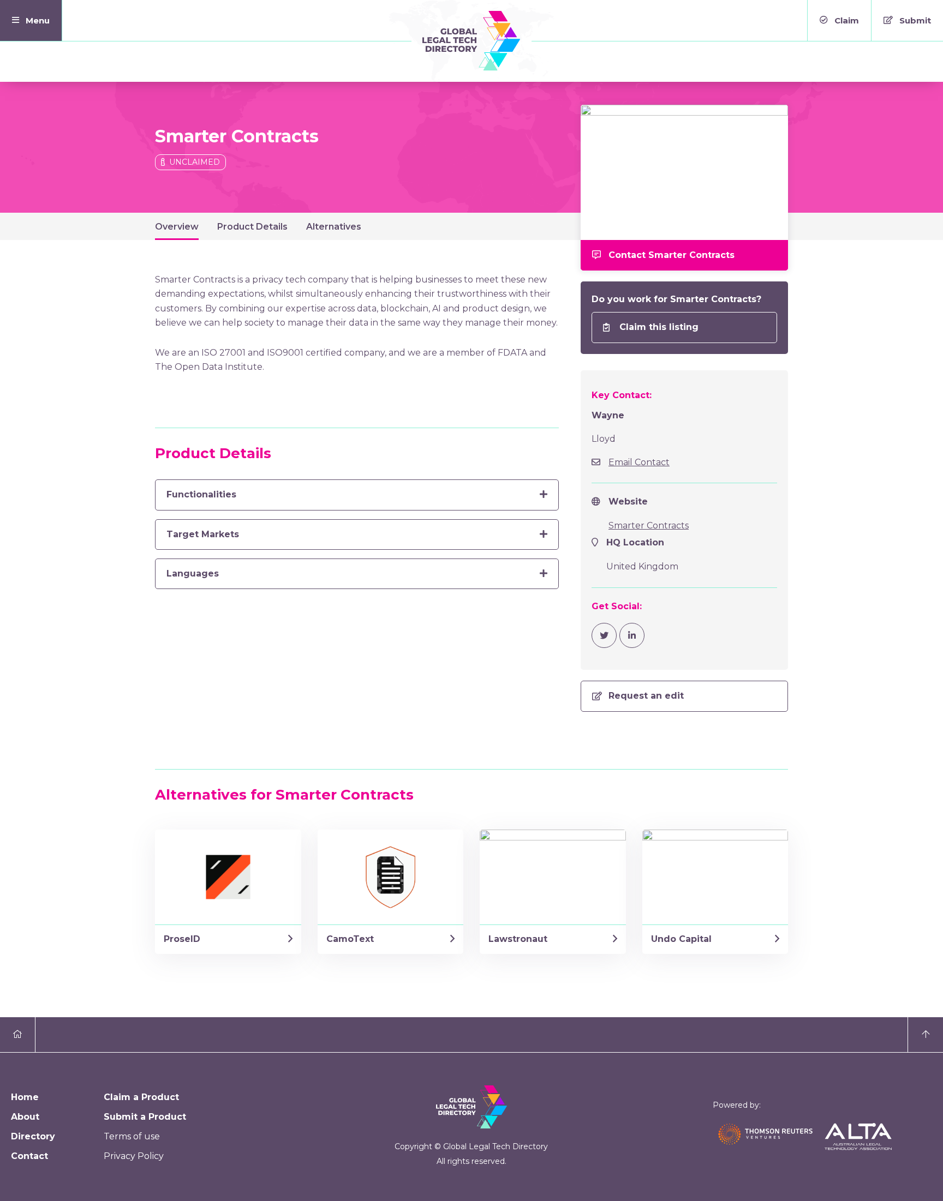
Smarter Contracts (648, 525)
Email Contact (639, 462)
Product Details (252, 226)
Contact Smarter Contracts (671, 255)
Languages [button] (192, 573)
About (25, 1117)
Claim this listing (659, 327)
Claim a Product (141, 1097)
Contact (29, 1156)
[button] (31, 20)
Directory (33, 1136)
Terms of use (132, 1136)
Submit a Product (145, 1117)
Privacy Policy (134, 1156)
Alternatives (333, 226)
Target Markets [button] (202, 534)
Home (25, 1097)
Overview (177, 226)
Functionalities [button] (201, 494)
